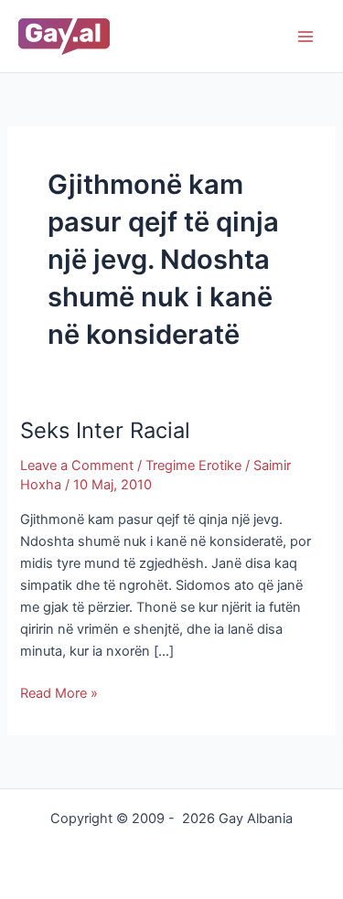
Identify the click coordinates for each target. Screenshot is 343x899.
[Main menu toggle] (305, 36)
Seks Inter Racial (105, 430)
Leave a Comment (77, 465)
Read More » (59, 691)
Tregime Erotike (193, 465)
